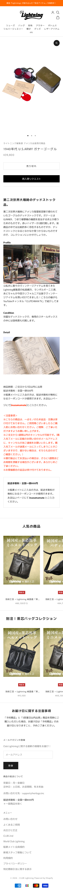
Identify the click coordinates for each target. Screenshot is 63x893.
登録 (10, 765)
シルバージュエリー (13, 28)
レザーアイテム (51, 28)
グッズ (37, 28)
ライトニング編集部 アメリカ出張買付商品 (24, 143)
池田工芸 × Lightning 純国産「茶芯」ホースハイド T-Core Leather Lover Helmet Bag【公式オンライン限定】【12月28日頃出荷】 (21, 691)
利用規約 (8, 858)
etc (31, 32)
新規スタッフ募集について (17, 852)
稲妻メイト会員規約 (14, 846)
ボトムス (52, 25)
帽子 (29, 28)
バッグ (21, 25)
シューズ (10, 25)
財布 (30, 25)
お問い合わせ (10, 819)
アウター (40, 25)
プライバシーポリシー (15, 863)
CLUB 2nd (8, 835)
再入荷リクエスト (31, 178)
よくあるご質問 (11, 824)
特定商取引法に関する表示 (17, 869)
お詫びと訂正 (10, 830)
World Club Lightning (14, 841)
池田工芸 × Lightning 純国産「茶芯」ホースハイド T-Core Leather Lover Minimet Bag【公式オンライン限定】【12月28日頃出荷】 (21, 599)
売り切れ (31, 166)
